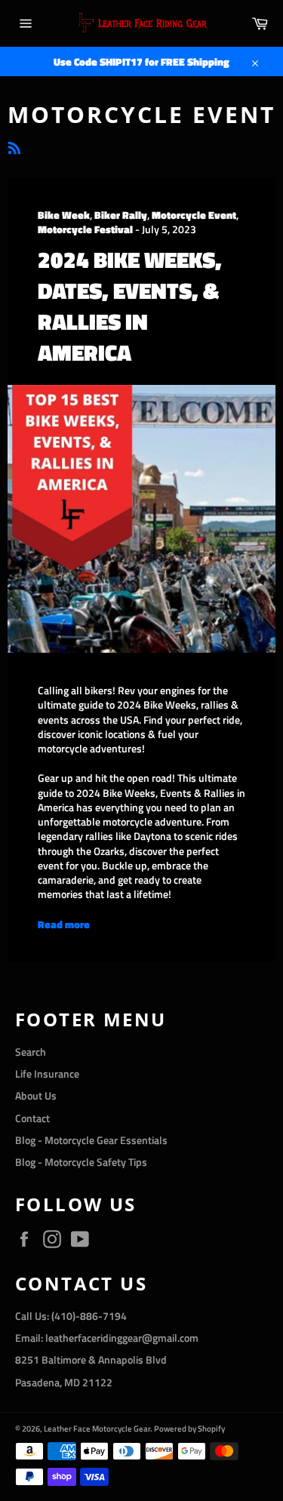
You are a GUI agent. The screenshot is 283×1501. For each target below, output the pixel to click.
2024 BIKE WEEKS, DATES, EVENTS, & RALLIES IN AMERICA (130, 306)
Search (30, 1052)
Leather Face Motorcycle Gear (97, 1428)
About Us (36, 1095)
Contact (32, 1118)
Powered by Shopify (189, 1428)
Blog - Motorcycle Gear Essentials (91, 1140)
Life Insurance (47, 1073)
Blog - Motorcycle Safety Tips (81, 1162)
